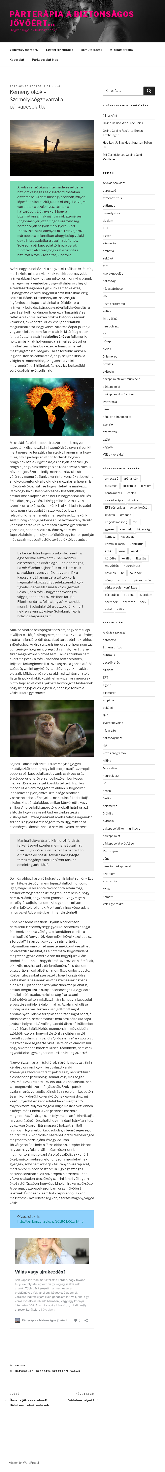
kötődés (42, 1371)
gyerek (109, 529)
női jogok (136, 573)
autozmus (129, 485)
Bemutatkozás (91, 49)
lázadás (141, 558)
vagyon (108, 447)
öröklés (108, 364)
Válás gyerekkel (113, 454)
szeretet (129, 602)
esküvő (108, 258)
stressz (129, 594)
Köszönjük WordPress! (23, 1462)
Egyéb (20, 1365)
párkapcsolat (111, 386)
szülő (106, 439)
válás (75, 1371)
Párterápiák (111, 402)
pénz (106, 409)
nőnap (107, 341)
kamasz (110, 536)
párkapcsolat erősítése (118, 394)
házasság (109, 281)
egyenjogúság (139, 507)
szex (143, 602)
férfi (105, 266)
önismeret (110, 356)
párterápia (112, 594)
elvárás (110, 514)
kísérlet (136, 551)
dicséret (134, 500)
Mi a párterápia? (121, 49)
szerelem (60, 1371)
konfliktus (136, 544)
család (131, 493)
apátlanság (131, 478)
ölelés (107, 349)
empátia (108, 251)
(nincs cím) (110, 115)
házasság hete (113, 288)
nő (104, 334)
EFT (105, 228)
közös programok (115, 303)
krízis (122, 551)
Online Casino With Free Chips (123, 123)
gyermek (126, 529)
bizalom (108, 220)
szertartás (110, 432)
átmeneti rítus (112, 198)
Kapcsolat (17, 59)
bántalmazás (113, 493)
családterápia (114, 500)
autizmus (109, 205)
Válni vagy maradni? (24, 49)
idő (105, 296)
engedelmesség (116, 522)
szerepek (111, 602)
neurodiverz (111, 326)
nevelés (110, 573)
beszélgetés (111, 213)
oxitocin (108, 371)
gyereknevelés (113, 273)
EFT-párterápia (115, 507)
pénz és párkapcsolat (117, 416)
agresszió (109, 190)
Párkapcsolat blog (45, 59)
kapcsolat (24, 1371)
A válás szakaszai (114, 183)
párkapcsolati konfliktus (121, 587)
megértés (112, 565)
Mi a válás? (110, 318)
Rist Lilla (52, 86)
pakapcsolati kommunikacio (121, 379)
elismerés (109, 243)
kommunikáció (115, 544)
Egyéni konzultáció (59, 49)
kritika (107, 311)
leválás (126, 558)
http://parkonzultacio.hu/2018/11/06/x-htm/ (50, 1221)
